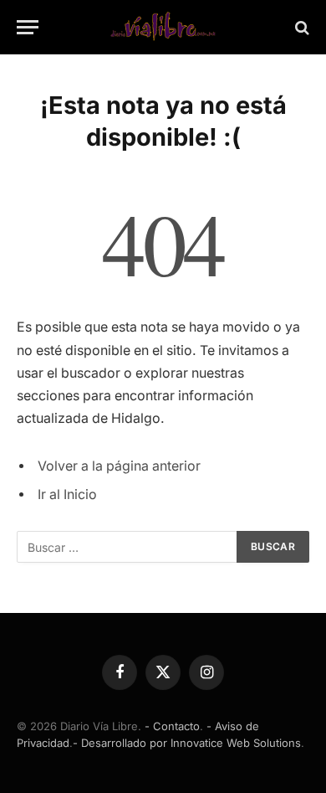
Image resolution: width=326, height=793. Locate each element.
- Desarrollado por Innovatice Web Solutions (187, 742)
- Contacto (172, 726)
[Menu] (27, 27)
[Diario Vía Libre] (163, 27)
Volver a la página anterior (119, 466)
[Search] (300, 27)
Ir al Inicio (67, 494)
